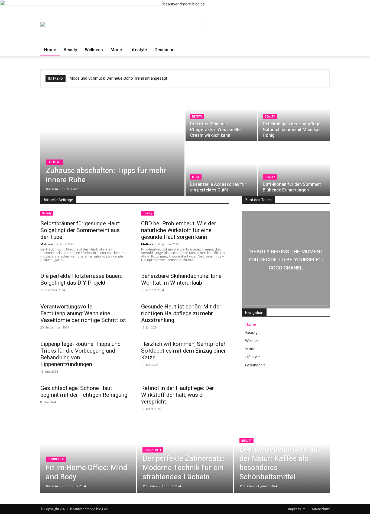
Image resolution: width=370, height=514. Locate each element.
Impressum (297, 509)
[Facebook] (253, 387)
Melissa (46, 244)
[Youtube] (318, 387)
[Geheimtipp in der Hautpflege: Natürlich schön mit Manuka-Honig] (294, 114)
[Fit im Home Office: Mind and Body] (88, 452)
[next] (322, 78)
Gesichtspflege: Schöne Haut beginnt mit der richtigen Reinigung (83, 391)
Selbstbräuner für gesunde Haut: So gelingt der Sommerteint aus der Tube (80, 230)
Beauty (70, 49)
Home (50, 49)
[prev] (319, 78)
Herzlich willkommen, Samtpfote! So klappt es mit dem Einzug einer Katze (183, 351)
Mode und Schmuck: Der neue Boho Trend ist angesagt (118, 78)
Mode (116, 49)
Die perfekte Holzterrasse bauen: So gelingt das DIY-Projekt (81, 279)
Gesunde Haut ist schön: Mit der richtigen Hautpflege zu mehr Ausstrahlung (181, 313)
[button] (323, 28)
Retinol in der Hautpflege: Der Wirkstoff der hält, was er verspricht (177, 395)
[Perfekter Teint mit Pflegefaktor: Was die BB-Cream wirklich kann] (221, 114)
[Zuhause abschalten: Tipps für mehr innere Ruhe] (112, 141)
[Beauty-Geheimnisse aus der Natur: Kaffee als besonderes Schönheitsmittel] (282, 452)
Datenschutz (320, 509)
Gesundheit (165, 49)
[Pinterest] (286, 387)
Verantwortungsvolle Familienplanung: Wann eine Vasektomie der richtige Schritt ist (83, 313)
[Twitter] (302, 387)
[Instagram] (269, 387)
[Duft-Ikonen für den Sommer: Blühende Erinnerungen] (294, 169)
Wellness (94, 49)
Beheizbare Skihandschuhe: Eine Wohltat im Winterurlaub (181, 279)
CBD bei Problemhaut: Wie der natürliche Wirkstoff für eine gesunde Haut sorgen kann (178, 230)
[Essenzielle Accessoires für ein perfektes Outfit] (221, 169)
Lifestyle (138, 49)
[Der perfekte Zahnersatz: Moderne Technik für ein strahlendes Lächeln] (185, 452)
